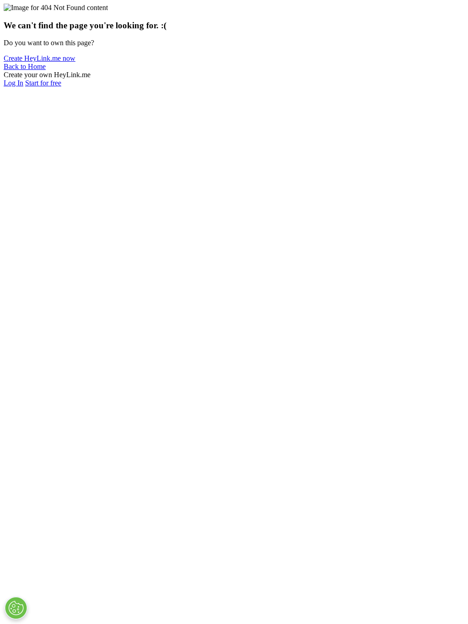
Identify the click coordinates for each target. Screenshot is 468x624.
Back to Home (25, 66)
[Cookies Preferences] (16, 608)
